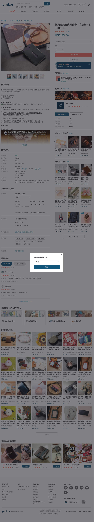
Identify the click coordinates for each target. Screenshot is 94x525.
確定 (46, 267)
